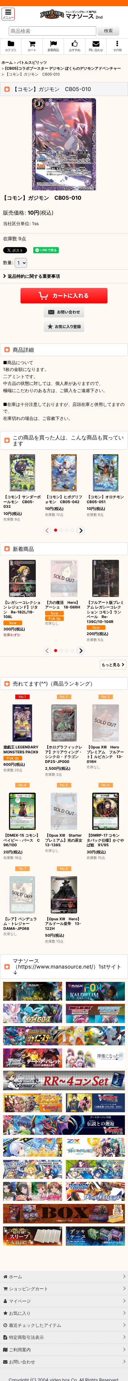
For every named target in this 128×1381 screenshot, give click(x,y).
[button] (8, 14)
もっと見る (111, 664)
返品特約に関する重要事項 (34, 276)
